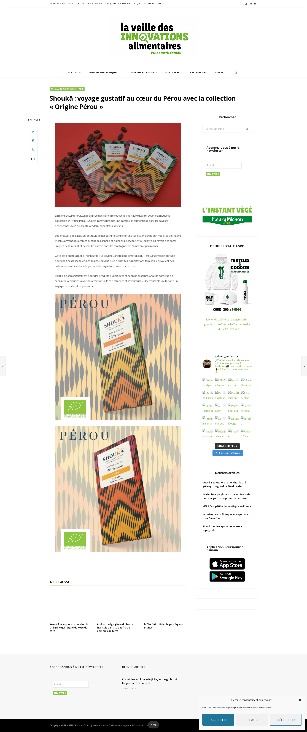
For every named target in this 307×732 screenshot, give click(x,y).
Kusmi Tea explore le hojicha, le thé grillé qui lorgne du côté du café (123, 3)
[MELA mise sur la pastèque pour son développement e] (220, 383)
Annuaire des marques (103, 72)
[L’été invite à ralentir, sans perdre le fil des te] (246, 409)
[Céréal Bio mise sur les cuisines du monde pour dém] (246, 383)
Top (154, 724)
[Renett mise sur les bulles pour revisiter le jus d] (233, 396)
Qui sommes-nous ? (100, 725)
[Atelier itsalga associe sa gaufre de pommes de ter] (208, 383)
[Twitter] (32, 149)
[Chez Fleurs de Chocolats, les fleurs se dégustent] (208, 409)
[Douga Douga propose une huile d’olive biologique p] (233, 421)
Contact (221, 72)
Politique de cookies (142, 725)
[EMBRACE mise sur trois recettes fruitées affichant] (208, 396)
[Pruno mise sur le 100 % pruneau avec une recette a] (208, 421)
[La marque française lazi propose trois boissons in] (220, 421)
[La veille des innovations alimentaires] (153, 37)
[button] (299, 700)
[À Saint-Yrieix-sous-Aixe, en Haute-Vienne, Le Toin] (220, 409)
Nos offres (172, 72)
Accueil (73, 72)
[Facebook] (32, 140)
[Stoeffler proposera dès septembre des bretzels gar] (233, 434)
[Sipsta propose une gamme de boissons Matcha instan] (208, 434)
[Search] (235, 72)
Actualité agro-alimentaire (67, 89)
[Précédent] (3, 366)
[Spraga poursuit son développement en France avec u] (246, 421)
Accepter (218, 719)
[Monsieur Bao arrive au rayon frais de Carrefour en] (233, 383)
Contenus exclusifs (141, 72)
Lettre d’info (198, 72)
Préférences (285, 719)
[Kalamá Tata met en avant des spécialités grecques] (246, 434)
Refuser (252, 719)
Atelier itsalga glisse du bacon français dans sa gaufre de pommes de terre (115, 627)
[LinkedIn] (32, 131)
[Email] (32, 158)
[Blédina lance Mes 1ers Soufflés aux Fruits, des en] (220, 434)
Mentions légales (121, 725)
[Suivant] (304, 366)
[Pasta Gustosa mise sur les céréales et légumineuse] (220, 396)
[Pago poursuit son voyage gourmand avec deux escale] (233, 409)
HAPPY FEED (67, 725)
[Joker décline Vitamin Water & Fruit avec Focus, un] (246, 396)
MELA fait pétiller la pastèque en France (164, 625)
